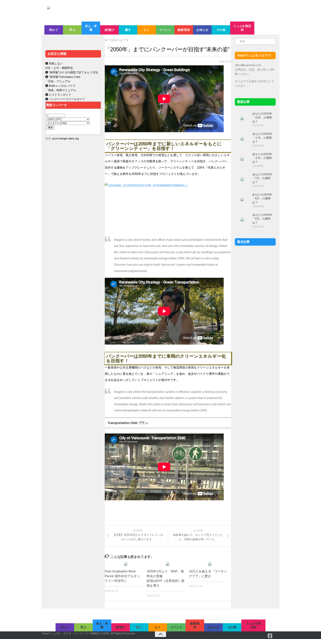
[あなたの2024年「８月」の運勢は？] (242, 159)
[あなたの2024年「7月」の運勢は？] (242, 179)
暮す (128, 29)
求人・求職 (91, 28)
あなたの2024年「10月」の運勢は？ (262, 117)
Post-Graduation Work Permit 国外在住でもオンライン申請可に (122, 576)
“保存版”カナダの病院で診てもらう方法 (73, 72)
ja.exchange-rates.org (65, 138)
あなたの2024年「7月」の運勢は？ (262, 178)
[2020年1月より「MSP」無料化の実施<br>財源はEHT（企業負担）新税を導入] (168, 564)
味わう (53, 29)
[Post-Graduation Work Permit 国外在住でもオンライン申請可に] (126, 564)
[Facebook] (270, 635)
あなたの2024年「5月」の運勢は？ (262, 218)
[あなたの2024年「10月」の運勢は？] (242, 118)
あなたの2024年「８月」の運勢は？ (262, 157)
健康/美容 (183, 29)
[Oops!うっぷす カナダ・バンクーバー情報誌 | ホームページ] (130, 10)
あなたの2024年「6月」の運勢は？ (262, 198)
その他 (220, 29)
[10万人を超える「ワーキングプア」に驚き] (210, 564)
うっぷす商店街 (242, 28)
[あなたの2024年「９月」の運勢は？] (242, 139)
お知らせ (202, 29)
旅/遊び (109, 29)
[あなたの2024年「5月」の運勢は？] (242, 220)
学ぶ (72, 29)
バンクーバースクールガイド (66, 99)
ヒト (147, 29)
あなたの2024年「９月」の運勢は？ (262, 137)
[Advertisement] (73, 222)
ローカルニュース (117, 40)
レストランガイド (59, 94)
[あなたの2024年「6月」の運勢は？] (242, 199)
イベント (165, 29)
